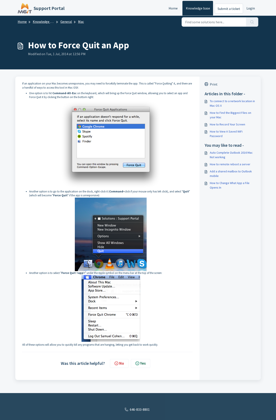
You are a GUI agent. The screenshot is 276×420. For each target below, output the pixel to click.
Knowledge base (198, 8)
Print (214, 84)
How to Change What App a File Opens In (229, 185)
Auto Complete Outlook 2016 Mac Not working (231, 155)
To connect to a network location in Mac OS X (232, 103)
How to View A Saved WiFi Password (226, 134)
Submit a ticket (229, 8)
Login (250, 8)
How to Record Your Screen (227, 124)
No (121, 363)
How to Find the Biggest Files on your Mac (230, 115)
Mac (81, 21)
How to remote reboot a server (230, 164)
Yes (143, 363)
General (66, 21)
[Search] (252, 22)
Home (173, 8)
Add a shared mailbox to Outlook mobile (231, 173)
